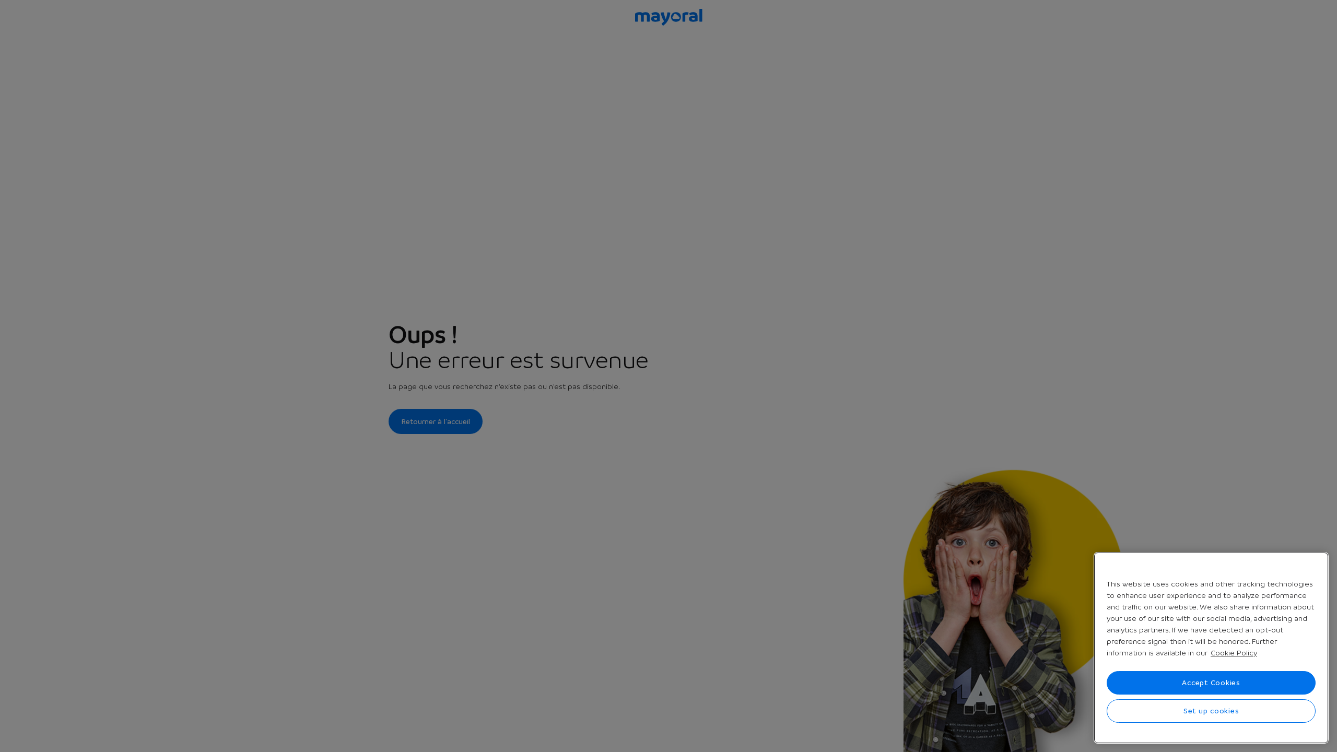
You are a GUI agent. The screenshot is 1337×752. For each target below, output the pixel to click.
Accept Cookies (1211, 682)
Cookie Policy (1234, 652)
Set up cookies (1211, 710)
